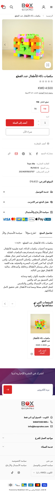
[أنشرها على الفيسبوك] (37, 153)
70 (35, 109)
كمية (47, 117)
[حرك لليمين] (5, 45)
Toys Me (31, 163)
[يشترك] (8, 389)
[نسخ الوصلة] (9, 153)
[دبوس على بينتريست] (23, 153)
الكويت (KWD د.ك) (44, 472)
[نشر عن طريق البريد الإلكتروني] (16, 153)
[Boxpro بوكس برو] (27, 410)
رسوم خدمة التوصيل (46, 93)
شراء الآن (27, 131)
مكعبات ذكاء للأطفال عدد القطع (41, 339)
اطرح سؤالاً (31, 233)
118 (44, 109)
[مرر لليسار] (50, 45)
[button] (51, 7)
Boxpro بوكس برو (34, 490)
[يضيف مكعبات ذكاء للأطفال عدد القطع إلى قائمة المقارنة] (31, 354)
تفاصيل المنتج (45, 233)
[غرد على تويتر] (30, 153)
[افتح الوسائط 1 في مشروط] (27, 44)
